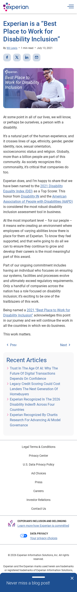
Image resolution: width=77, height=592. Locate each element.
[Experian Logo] (16, 7)
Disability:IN (30, 196)
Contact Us (38, 508)
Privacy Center (38, 455)
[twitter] (17, 57)
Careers (38, 491)
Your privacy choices (43, 538)
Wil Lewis (12, 48)
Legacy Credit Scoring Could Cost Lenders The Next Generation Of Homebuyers (35, 389)
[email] (36, 57)
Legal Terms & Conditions (38, 447)
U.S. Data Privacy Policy (38, 464)
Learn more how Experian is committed (43, 525)
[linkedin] (27, 57)
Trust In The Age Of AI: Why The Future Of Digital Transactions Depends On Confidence (34, 373)
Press (38, 482)
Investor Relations (38, 500)
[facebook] (7, 57)
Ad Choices (38, 473)
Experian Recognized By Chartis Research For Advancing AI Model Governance (35, 420)
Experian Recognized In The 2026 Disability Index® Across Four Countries (35, 404)
